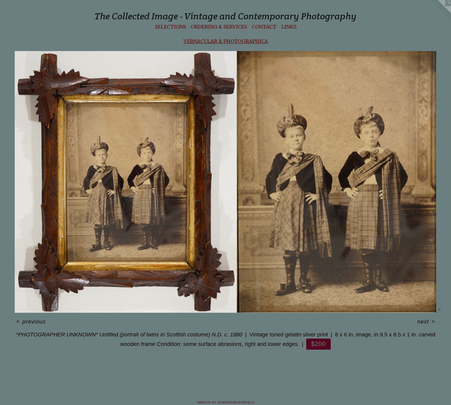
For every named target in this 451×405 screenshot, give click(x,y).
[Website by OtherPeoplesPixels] (438, 12)
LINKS (288, 27)
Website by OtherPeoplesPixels (225, 402)
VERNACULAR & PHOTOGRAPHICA (225, 41)
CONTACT (264, 27)
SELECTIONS (170, 27)
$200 (318, 343)
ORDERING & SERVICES (219, 27)
